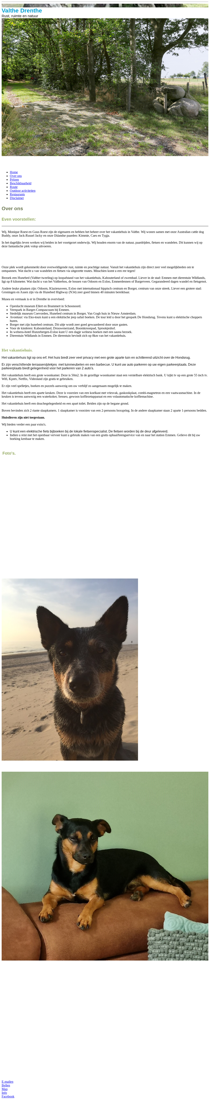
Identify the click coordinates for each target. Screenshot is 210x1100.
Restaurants (17, 194)
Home (14, 172)
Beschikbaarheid (20, 183)
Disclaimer (17, 198)
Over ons (16, 176)
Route (14, 187)
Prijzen (14, 179)
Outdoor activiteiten (22, 190)
